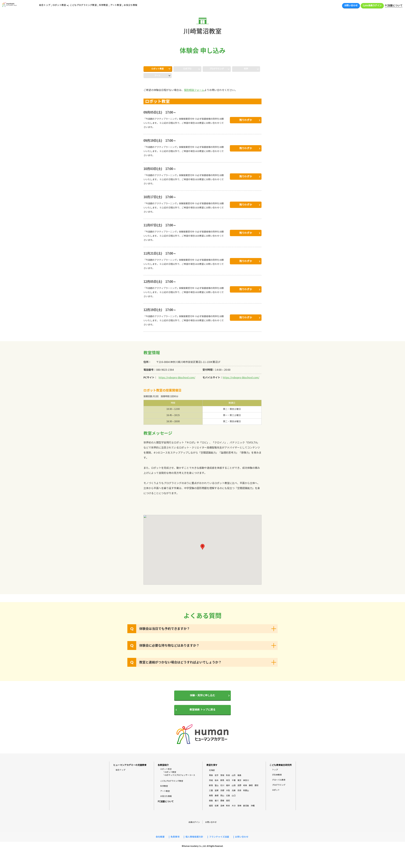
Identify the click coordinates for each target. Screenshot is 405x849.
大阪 (228, 790)
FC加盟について (393, 5)
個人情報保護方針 (194, 837)
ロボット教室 (157, 69)
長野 (239, 785)
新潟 (211, 785)
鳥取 (211, 795)
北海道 (212, 770)
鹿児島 (246, 805)
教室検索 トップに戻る (202, 709)
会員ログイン (194, 822)
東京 (239, 780)
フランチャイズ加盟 (219, 837)
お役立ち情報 (130, 5)
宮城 (222, 775)
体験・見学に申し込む (202, 695)
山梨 (234, 785)
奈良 (239, 790)
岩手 (216, 775)
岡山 (222, 795)
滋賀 (216, 790)
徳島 (211, 800)
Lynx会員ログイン (372, 5)
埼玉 (228, 780)
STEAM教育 (277, 775)
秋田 (228, 775)
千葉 (234, 780)
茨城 (211, 780)
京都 (222, 790)
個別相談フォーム (194, 90)
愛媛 (222, 800)
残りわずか (245, 120)
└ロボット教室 (169, 772)
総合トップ (44, 5)
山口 (234, 795)
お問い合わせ (351, 5)
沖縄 (253, 805)
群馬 (222, 780)
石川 (222, 785)
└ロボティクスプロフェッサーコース (179, 775)
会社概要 (160, 837)
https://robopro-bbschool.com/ (177, 377)
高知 (228, 800)
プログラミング (278, 785)
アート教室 (116, 5)
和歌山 (246, 790)
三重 (211, 790)
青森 (211, 775)
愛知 (256, 785)
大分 (234, 805)
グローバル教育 (278, 780)
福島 (239, 775)
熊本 (228, 805)
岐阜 (245, 785)
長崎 (222, 805)
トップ (275, 769)
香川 (216, 800)
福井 (228, 785)
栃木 (216, 780)
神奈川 (246, 780)
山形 (234, 775)
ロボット (276, 790)
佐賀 (216, 805)
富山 (216, 785)
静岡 (251, 785)
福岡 (211, 805)
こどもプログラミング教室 (83, 5)
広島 (228, 795)
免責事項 (175, 837)
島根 (216, 795)
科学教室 (103, 5)
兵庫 (234, 790)
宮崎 (239, 805)
